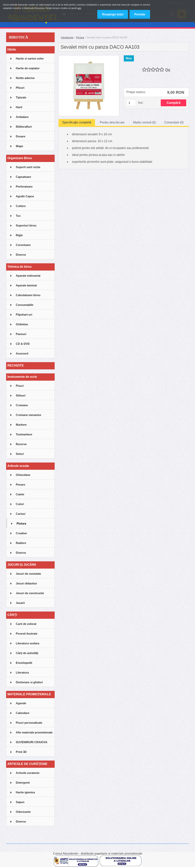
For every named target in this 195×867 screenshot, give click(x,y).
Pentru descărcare (112, 122)
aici (79, 8)
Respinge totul (112, 14)
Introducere (67, 37)
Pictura (80, 37)
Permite (139, 14)
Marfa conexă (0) (144, 122)
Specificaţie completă (76, 122)
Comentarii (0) (174, 122)
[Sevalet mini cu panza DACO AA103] (89, 57)
